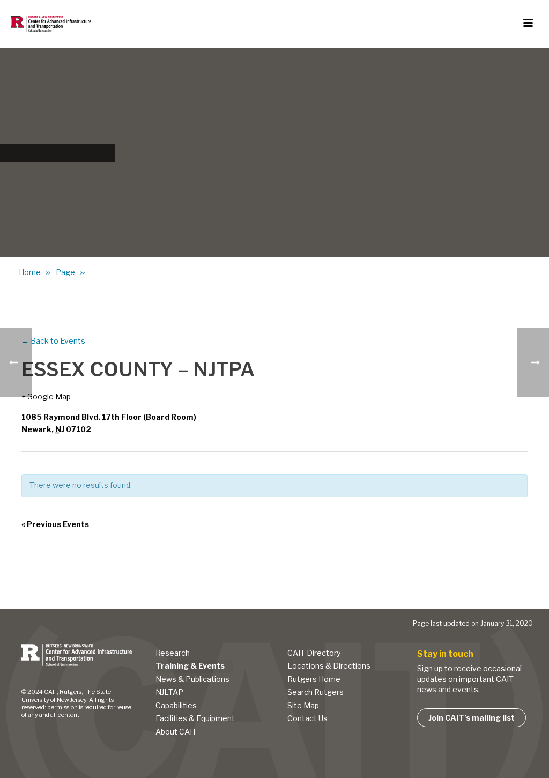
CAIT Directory (313, 652)
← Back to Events (53, 340)
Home (30, 272)
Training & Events (190, 665)
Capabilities (176, 705)
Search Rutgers (315, 692)
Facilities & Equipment (195, 718)
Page (65, 272)
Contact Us (307, 718)
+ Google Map (46, 396)
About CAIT (176, 731)
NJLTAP (169, 692)
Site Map (303, 705)
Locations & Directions (328, 665)
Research (172, 652)
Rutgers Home (313, 679)
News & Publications (192, 679)
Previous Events (55, 524)
